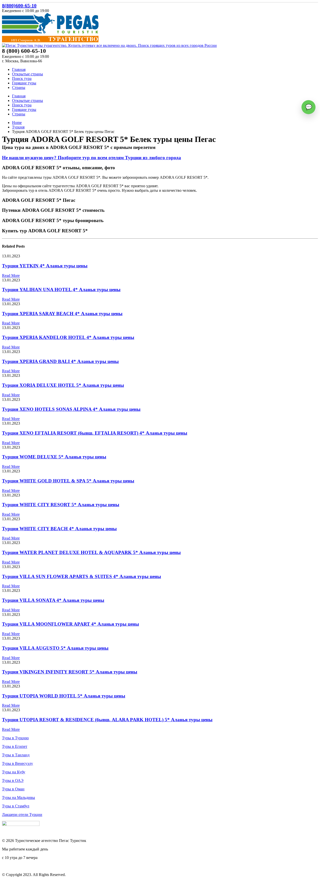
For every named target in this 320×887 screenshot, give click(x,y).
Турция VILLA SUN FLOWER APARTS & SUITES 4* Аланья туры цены (81, 576)
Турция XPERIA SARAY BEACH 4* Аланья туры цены (62, 313)
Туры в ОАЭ (13, 780)
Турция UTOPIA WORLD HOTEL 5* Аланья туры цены (63, 695)
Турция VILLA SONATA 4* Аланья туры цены (53, 600)
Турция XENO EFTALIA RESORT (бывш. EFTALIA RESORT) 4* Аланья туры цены (94, 433)
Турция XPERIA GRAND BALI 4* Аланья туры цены (60, 361)
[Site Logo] (50, 41)
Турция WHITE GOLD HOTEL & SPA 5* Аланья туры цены (68, 480)
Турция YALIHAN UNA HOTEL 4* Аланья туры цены (61, 289)
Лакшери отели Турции (22, 814)
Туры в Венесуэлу (17, 763)
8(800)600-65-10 (19, 5)
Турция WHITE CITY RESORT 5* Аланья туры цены (60, 504)
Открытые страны (27, 74)
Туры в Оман (13, 789)
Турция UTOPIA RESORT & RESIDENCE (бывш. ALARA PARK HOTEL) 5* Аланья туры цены (107, 719)
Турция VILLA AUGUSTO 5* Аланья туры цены (55, 648)
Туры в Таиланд (16, 755)
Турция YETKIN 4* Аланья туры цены (45, 265)
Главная (19, 69)
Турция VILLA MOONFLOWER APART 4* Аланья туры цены (70, 624)
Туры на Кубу (13, 772)
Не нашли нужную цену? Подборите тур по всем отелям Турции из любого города (91, 157)
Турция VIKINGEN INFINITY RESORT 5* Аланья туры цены (69, 671)
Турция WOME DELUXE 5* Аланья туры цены (54, 456)
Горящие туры (24, 83)
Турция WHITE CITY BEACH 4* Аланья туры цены (59, 528)
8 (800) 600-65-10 (16, 866)
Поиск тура (22, 78)
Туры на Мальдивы (18, 797)
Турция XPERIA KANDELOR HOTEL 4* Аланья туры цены (68, 337)
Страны (18, 87)
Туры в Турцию (15, 738)
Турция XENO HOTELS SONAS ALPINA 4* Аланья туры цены (71, 409)
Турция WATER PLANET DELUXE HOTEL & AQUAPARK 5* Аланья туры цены (91, 552)
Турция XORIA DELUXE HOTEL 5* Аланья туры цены (63, 385)
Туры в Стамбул (15, 806)
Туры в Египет (14, 746)
